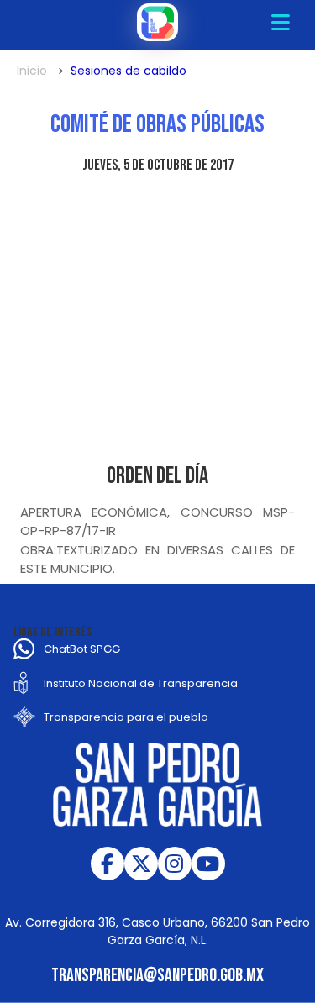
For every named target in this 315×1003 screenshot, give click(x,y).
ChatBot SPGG (82, 649)
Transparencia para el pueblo (126, 717)
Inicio (32, 70)
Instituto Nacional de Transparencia (141, 683)
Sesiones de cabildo (128, 70)
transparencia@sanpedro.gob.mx (157, 975)
